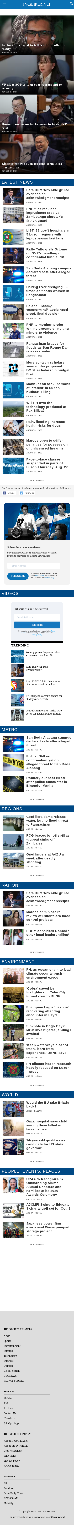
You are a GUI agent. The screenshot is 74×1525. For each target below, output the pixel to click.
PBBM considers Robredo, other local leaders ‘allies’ (48, 933)
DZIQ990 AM (11, 1498)
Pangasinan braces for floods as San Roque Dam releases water (48, 347)
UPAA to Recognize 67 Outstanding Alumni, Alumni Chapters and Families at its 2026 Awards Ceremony (45, 1187)
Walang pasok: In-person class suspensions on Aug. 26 (43, 653)
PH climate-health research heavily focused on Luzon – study (48, 1067)
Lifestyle (8, 1350)
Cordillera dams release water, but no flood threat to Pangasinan (47, 820)
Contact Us (10, 1413)
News (7, 1335)
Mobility (8, 1503)
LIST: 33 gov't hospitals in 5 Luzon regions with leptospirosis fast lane (48, 234)
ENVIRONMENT (18, 961)
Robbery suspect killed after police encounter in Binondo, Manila (46, 781)
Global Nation (12, 1370)
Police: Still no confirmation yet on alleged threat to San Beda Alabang (48, 762)
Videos (10, 593)
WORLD (10, 1094)
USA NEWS (10, 1375)
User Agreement (13, 1450)
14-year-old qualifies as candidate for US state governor (45, 1144)
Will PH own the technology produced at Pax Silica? (46, 406)
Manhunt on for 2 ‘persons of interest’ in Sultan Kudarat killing (48, 387)
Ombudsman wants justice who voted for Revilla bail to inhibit (44, 712)
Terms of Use (39, 575)
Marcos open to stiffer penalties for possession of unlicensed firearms (47, 444)
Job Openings (11, 1423)
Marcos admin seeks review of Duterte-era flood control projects (48, 915)
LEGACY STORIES (14, 1380)
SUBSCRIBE (18, 576)
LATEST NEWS (17, 182)
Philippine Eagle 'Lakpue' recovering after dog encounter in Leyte (47, 1011)
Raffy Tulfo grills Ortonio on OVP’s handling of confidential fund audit (46, 253)
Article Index (11, 1465)
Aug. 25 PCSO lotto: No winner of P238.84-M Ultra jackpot (43, 683)
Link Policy (10, 1455)
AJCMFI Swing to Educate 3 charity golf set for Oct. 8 (48, 1206)
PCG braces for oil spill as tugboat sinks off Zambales (48, 839)
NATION (10, 885)
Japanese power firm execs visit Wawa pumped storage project (48, 1227)
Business (8, 1360)
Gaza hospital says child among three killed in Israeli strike (46, 1125)
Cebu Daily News (13, 1493)
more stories (37, 481)
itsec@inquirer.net (55, 1517)
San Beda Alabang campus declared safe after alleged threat (48, 272)
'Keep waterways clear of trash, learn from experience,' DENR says (47, 1049)
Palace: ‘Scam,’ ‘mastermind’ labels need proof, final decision (47, 309)
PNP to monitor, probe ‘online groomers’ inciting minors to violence (47, 328)
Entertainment (12, 1345)
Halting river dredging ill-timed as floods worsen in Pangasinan (47, 291)
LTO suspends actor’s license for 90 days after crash (44, 697)
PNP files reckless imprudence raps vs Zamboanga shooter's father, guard (44, 214)
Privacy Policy (37, 635)
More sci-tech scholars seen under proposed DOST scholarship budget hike (48, 368)
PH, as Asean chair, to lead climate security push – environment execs (48, 973)
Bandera (9, 1488)
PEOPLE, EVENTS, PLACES (31, 1171)
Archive (8, 1408)
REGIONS (12, 809)
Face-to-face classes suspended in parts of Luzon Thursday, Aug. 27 (47, 463)
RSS (6, 1403)
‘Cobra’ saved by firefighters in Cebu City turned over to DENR (46, 992)
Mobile (8, 1398)
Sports (7, 1340)
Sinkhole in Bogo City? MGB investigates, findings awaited (48, 1030)
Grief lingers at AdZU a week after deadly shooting (45, 858)
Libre (7, 1483)
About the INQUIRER (16, 1445)
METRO (10, 729)
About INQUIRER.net (16, 1440)
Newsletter (10, 1418)
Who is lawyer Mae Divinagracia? (37, 668)
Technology (10, 1355)
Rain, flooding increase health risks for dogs (45, 423)
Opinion (8, 1365)
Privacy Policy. (49, 578)
